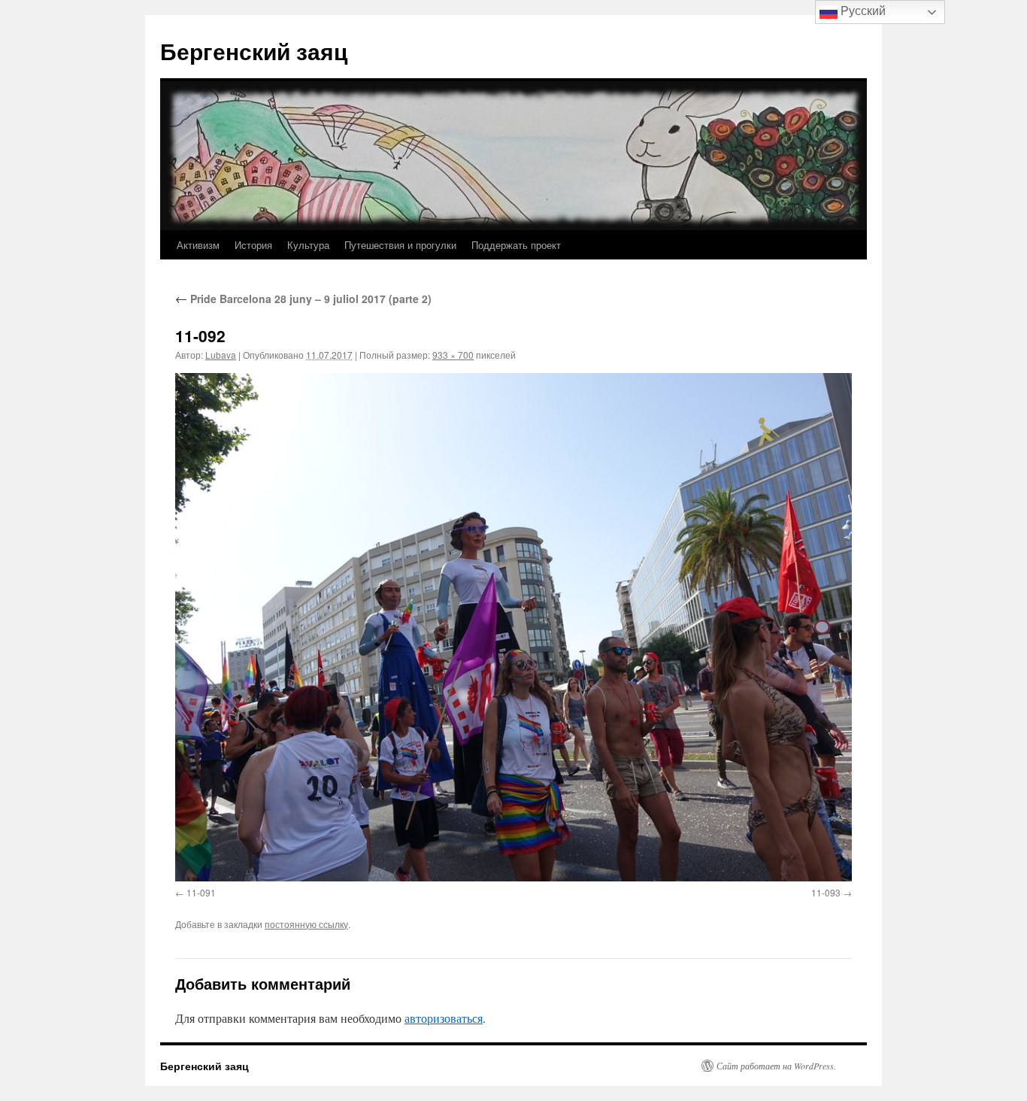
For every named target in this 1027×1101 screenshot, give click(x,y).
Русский (862, 11)
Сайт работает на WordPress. (776, 1066)
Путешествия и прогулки (400, 245)
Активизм (198, 245)
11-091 (201, 892)
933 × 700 (453, 354)
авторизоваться (443, 1018)
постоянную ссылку (306, 924)
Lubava (220, 354)
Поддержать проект (516, 245)
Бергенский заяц (253, 51)
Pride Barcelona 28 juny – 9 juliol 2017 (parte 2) (303, 298)
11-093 (826, 892)
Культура (308, 245)
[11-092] (513, 627)
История (253, 245)
